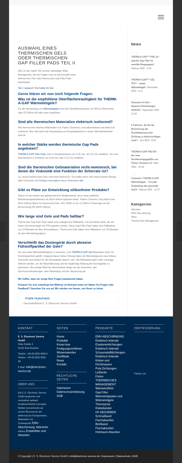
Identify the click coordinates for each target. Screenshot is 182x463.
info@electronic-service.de (85, 456)
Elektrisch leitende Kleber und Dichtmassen (107, 360)
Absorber (135, 209)
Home (60, 336)
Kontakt (61, 364)
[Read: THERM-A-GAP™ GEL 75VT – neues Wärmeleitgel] (134, 75)
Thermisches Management (145, 220)
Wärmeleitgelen (51, 108)
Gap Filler (101, 392)
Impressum (64, 387)
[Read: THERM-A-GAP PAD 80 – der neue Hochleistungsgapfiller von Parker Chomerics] (134, 148)
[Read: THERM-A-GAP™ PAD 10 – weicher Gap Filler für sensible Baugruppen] (134, 53)
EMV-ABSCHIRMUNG (109, 336)
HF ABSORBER (105, 412)
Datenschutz (123, 456)
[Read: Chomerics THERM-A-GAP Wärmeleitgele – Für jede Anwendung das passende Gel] (134, 174)
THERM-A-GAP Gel (82, 252)
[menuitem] (160, 16)
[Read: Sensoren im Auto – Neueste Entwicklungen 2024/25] (134, 98)
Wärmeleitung (45, 427)
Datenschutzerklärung (70, 391)
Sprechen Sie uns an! (42, 288)
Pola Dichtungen (106, 368)
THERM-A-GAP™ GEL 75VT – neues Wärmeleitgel (143, 83)
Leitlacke (101, 372)
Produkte (62, 340)
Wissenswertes (66, 352)
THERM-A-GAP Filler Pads (32, 154)
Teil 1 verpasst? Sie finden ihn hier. (36, 88)
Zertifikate (63, 356)
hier (81, 180)
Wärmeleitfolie (104, 388)
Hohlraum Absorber (107, 432)
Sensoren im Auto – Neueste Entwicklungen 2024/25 (143, 106)
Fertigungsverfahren (69, 348)
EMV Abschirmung (140, 213)
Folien (99, 376)
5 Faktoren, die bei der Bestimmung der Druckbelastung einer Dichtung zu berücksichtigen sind (145, 133)
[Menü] (160, 16)
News (134, 217)
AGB (60, 395)
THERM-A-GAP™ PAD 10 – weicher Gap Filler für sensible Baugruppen (145, 60)
